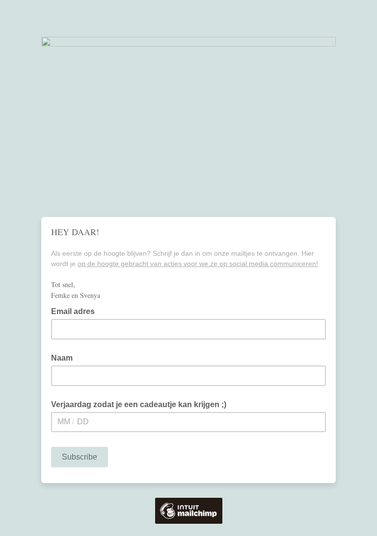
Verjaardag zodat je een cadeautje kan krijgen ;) (138, 404)
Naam (62, 358)
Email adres (76, 310)
